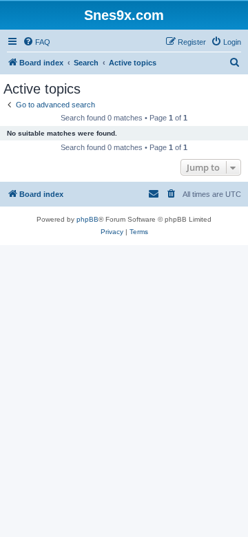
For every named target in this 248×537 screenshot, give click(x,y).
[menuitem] (36, 42)
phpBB (87, 219)
